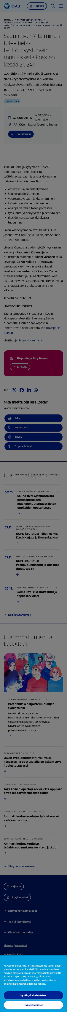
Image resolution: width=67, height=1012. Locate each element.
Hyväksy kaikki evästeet (33, 995)
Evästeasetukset (34, 1005)
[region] (33, 983)
